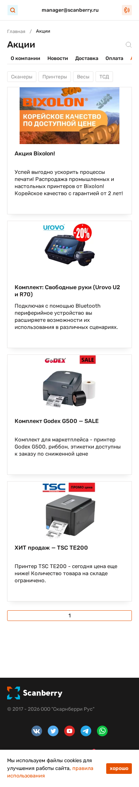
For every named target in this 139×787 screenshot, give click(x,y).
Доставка (86, 58)
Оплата (114, 58)
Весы (83, 77)
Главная (16, 31)
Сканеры (21, 77)
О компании (25, 58)
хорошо (119, 768)
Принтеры (54, 77)
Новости (57, 58)
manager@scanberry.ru (70, 10)
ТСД (104, 77)
